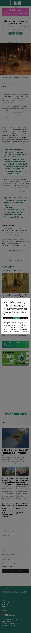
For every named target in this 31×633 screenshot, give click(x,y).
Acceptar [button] (16, 318)
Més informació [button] (8, 318)
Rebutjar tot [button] (24, 318)
